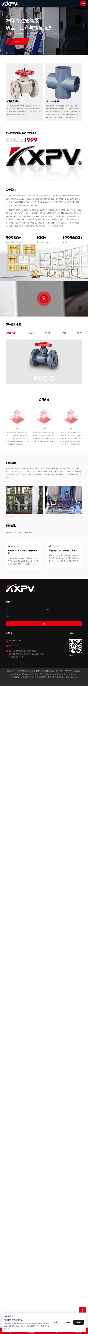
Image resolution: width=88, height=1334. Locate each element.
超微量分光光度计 (60, 674)
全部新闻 (9, 532)
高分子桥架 (16, 674)
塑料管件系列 (13, 101)
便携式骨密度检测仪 (55, 677)
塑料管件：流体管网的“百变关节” (22, 550)
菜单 (83, 3)
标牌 (36, 674)
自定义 (56, 1322)
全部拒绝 (67, 1322)
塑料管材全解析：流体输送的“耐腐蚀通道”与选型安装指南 (64, 552)
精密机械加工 (15, 677)
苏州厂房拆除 (45, 674)
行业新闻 (28, 532)
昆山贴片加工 (27, 674)
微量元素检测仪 (72, 677)
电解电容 (72, 674)
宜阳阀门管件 (27, 677)
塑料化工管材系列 (54, 101)
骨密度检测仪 (40, 677)
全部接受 (78, 1322)
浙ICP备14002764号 (64, 671)
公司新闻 (18, 532)
